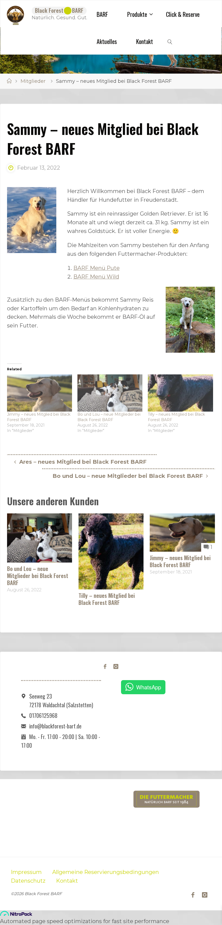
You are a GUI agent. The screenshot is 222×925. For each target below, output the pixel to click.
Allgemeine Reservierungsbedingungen (105, 872)
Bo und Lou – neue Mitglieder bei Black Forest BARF (37, 575)
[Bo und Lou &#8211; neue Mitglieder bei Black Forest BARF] (109, 393)
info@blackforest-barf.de (55, 726)
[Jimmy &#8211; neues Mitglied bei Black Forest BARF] (39, 393)
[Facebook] (105, 667)
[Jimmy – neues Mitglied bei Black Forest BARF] (182, 532)
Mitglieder (33, 81)
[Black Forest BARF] (15, 14)
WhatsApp (148, 687)
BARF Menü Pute (96, 268)
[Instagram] (116, 667)
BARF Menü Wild (96, 276)
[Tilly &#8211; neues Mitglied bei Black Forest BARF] (180, 393)
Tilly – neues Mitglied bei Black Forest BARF (107, 599)
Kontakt (67, 880)
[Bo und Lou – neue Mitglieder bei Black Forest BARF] (39, 537)
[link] (170, 41)
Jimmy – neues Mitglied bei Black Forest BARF (180, 561)
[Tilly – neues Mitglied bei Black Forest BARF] (111, 551)
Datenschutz (28, 880)
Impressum (26, 872)
